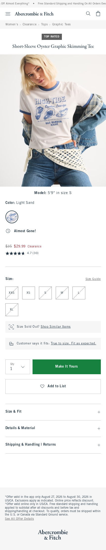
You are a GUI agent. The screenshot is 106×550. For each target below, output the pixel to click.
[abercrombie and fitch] (34, 13)
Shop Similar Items (56, 326)
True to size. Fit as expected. (73, 343)
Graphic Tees (61, 24)
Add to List (57, 386)
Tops (44, 24)
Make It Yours (66, 366)
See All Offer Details (19, 519)
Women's (11, 24)
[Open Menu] (6, 14)
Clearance (29, 24)
